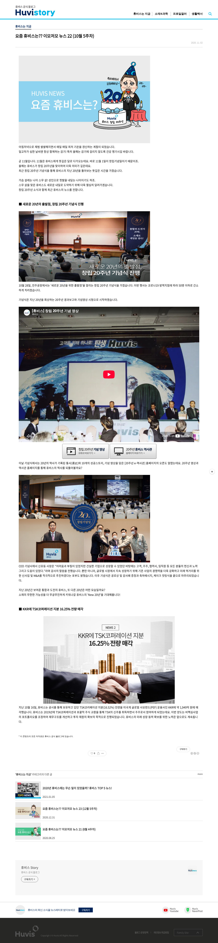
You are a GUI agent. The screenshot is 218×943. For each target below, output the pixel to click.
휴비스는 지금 (141, 13)
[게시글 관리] (102, 753)
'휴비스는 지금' (23, 774)
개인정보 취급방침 (161, 932)
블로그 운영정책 (141, 932)
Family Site (183, 932)
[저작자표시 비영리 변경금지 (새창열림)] (194, 753)
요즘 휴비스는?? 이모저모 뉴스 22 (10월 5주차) (54, 36)
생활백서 (197, 13)
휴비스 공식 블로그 (30, 872)
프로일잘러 (180, 13)
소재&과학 (161, 13)
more (200, 774)
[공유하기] (98, 753)
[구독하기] (212, 471)
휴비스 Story (29, 868)
